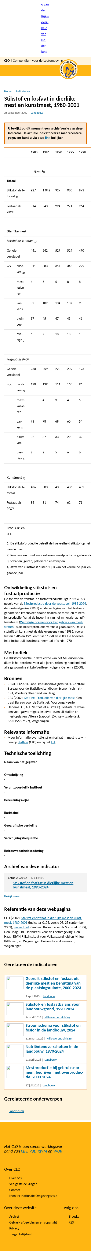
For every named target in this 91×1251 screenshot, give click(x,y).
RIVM (42, 1151)
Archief (14, 1216)
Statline (23, 742)
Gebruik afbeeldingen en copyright (33, 1222)
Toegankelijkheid (20, 1234)
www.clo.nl (21, 927)
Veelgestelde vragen (23, 1184)
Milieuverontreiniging (57, 1017)
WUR (57, 1151)
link (47, 138)
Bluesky (74, 1216)
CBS (24, 1151)
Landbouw (37, 113)
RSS (71, 1222)
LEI (53, 742)
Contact (14, 1190)
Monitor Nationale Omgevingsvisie (33, 1196)
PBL (32, 1151)
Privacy (14, 1228)
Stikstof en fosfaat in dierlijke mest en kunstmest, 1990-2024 (43, 885)
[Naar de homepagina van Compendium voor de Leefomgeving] (45, 28)
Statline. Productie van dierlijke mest (49, 698)
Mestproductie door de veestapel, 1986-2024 (55, 604)
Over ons (15, 1178)
